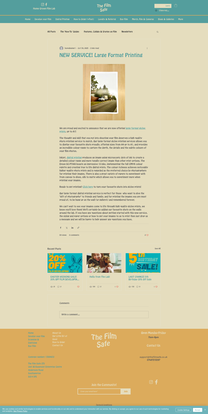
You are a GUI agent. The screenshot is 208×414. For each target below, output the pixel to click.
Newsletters (127, 32)
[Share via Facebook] (60, 228)
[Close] (205, 410)
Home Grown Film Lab (44, 9)
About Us (56, 333)
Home (31, 333)
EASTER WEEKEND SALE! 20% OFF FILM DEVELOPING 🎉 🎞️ (64, 278)
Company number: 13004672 (41, 357)
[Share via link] (78, 228)
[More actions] (147, 48)
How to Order (58, 342)
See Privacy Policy (20, 411)
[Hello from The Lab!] (104, 263)
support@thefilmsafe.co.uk (153, 356)
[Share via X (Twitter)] (66, 228)
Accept (197, 410)
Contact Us (57, 345)
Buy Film (32, 346)
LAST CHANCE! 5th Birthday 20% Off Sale (140, 278)
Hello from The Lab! (100, 277)
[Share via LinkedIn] (72, 228)
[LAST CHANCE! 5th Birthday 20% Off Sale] (143, 263)
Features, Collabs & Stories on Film (100, 32)
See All (158, 248)
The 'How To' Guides (69, 32)
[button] (175, 5)
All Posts (51, 32)
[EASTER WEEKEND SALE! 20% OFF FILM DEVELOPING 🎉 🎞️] (65, 263)
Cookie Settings (183, 410)
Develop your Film (36, 336)
